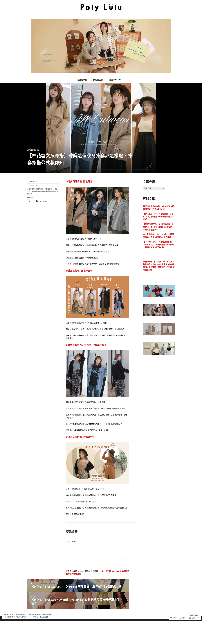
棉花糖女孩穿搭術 (33, 150)
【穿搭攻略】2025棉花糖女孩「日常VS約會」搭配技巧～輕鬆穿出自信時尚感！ (158, 216)
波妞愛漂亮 (82, 79)
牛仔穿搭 (152, 267)
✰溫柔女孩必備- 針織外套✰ (80, 436)
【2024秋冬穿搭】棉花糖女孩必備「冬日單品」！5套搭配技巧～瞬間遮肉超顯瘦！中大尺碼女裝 (158, 244)
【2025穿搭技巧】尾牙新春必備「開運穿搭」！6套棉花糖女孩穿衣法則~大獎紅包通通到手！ (158, 227)
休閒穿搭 (148, 261)
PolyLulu (34, 182)
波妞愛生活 (98, 79)
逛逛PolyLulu (115, 79)
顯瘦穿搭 (49, 189)
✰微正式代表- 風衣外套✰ (79, 270)
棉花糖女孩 (37, 191)
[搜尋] (124, 79)
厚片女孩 (157, 261)
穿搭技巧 (32, 189)
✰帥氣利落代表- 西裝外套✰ (80, 181)
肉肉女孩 (40, 189)
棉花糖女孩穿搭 (48, 191)
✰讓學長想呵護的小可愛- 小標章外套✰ (86, 344)
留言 (122, 558)
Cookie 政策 (44, 617)
